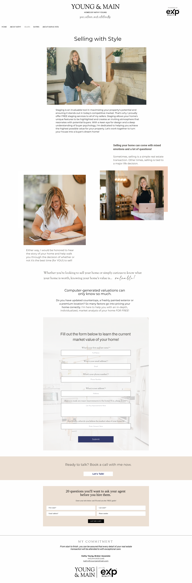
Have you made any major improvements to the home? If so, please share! (95, 401)
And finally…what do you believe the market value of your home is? (95, 421)
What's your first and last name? (95, 348)
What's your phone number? (95, 374)
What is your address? (95, 389)
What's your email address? (95, 361)
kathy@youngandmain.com (95, 561)
